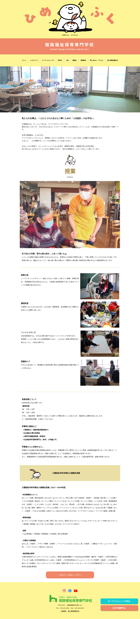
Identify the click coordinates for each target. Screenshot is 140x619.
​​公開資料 (63, 611)
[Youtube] (76, 591)
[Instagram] (64, 591)
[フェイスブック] (70, 591)
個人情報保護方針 (73, 611)
